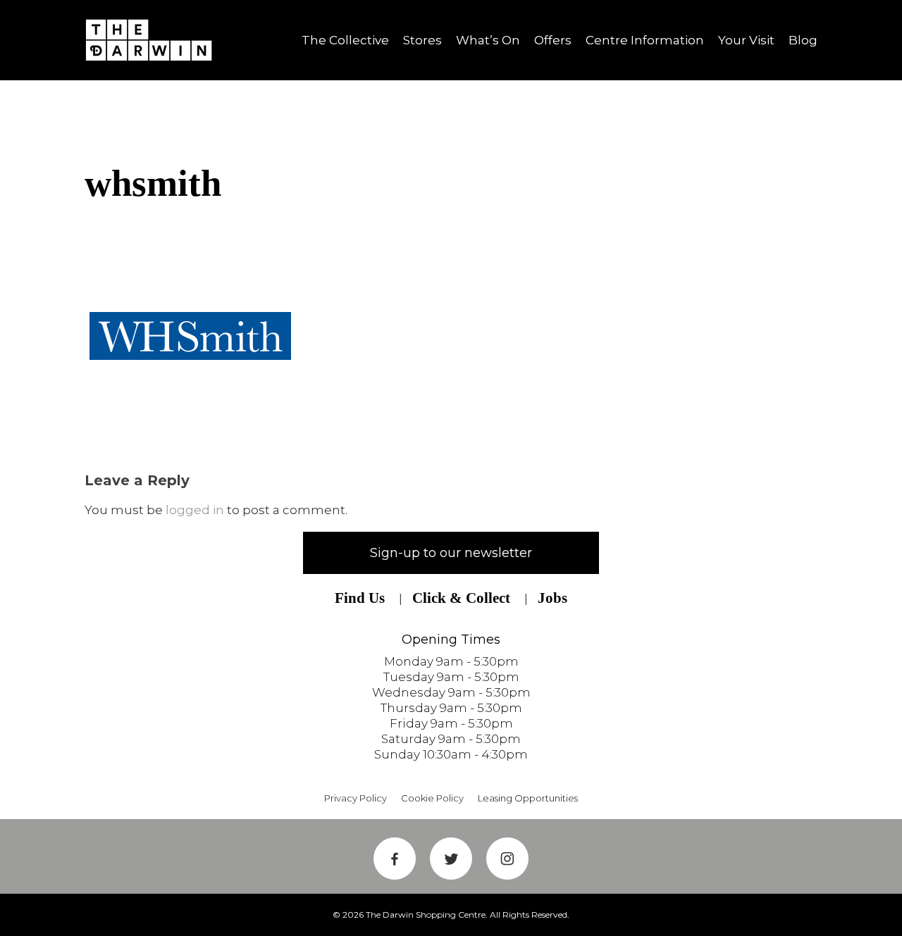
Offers (553, 40)
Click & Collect (461, 597)
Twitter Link (451, 858)
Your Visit (746, 40)
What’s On (488, 40)
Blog (803, 40)
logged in (195, 510)
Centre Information (645, 40)
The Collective (345, 40)
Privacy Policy (355, 798)
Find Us (360, 597)
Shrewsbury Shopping (154, 40)
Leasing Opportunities (528, 798)
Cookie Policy (432, 798)
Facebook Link (394, 858)
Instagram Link (507, 858)
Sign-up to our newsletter (451, 553)
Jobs (552, 597)
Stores (422, 40)
